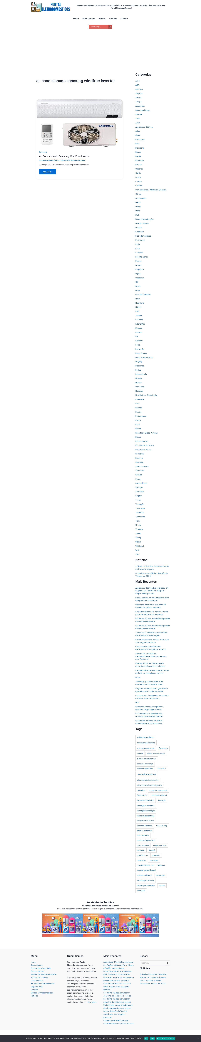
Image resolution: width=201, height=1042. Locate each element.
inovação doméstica (145, 805)
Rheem (138, 437)
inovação (162, 800)
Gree (137, 290)
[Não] (198, 1038)
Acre (137, 81)
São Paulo (139, 470)
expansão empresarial (158, 790)
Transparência (37, 980)
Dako (137, 211)
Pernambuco (140, 416)
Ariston (138, 114)
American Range (142, 110)
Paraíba (138, 408)
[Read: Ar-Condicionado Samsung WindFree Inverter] (79, 123)
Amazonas (140, 106)
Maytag (138, 361)
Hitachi (138, 307)
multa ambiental (143, 845)
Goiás (137, 286)
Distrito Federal (142, 223)
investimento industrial (145, 821)
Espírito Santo (141, 257)
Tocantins (139, 512)
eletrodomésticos (146, 774)
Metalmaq (139, 366)
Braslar (138, 156)
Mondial (138, 378)
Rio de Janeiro (141, 441)
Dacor (138, 202)
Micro (137, 677)
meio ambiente (143, 835)
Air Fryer (139, 89)
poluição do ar (142, 855)
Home (33, 962)
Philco (138, 420)
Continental (140, 198)
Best (137, 143)
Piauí (137, 424)
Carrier (138, 173)
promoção (156, 855)
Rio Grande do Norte (144, 445)
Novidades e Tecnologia (146, 395)
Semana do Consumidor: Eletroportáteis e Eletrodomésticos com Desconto (150, 656)
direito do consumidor (156, 754)
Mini (137, 702)
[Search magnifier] (110, 27)
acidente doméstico (145, 737)
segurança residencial (146, 870)
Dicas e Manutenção (144, 219)
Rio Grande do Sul (143, 449)
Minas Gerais (141, 374)
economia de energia (145, 764)
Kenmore (139, 320)
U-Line (138, 525)
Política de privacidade (41, 968)
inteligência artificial (145, 816)
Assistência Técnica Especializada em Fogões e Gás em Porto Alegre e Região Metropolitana (152, 591)
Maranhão (139, 349)
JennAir (138, 315)
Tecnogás (139, 504)
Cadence (139, 169)
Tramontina (140, 516)
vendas (162, 885)
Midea (138, 370)
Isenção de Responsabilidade (43, 974)
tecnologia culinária (145, 880)
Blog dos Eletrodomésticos (43, 983)
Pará (137, 403)
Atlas (137, 131)
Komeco (138, 328)
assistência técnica (146, 743)
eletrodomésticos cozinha (148, 780)
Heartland (139, 303)
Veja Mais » (48, 172)
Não (152, 1038)
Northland (139, 387)
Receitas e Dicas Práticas (146, 433)
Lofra (137, 345)
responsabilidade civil (145, 865)
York (137, 554)
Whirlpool (139, 546)
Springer (139, 487)
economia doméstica (145, 769)
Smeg (137, 479)
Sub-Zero (139, 491)
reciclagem (154, 860)
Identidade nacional (159, 795)
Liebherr (139, 340)
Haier (137, 299)
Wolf (137, 550)
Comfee (138, 185)
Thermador (140, 508)
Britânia (138, 164)
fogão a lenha (142, 795)
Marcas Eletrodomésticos (42, 993)
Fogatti (138, 265)
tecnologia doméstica (146, 885)
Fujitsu (138, 273)
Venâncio (139, 529)
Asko (137, 123)
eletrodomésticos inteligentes (149, 785)
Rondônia (139, 454)
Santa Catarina (141, 466)
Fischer (138, 261)
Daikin (138, 206)
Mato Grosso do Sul (144, 357)
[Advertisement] (100, 47)
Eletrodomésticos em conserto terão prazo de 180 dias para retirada (117, 986)
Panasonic (139, 399)
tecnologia (160, 875)
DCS (137, 215)
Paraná (138, 412)
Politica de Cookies (39, 977)
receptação (141, 860)
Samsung (43, 152)
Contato (34, 989)
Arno (137, 118)
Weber (138, 542)
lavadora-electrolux (144, 826)
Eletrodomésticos (143, 236)
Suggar (138, 496)
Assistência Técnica (144, 127)
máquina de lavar (159, 845)
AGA (137, 85)
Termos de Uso (37, 971)
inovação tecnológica (146, 811)
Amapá (138, 102)
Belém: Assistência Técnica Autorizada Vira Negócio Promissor (115, 1014)
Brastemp (139, 160)
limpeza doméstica (144, 830)
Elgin (137, 244)
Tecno (138, 500)
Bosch (138, 152)
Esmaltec (139, 252)
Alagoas (138, 93)
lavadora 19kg (161, 826)
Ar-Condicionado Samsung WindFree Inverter (64, 156)
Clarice (138, 181)
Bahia (137, 135)
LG (136, 336)
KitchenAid (140, 324)
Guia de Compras (143, 294)
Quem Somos (36, 965)
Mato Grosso (141, 353)
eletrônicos (141, 790)
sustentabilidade (144, 875)
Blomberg (139, 148)
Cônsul (138, 194)
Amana (138, 97)
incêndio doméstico (145, 800)
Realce (138, 428)
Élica (137, 248)
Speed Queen (141, 483)
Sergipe (138, 475)
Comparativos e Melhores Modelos (150, 190)
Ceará (138, 177)
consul (140, 753)
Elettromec (140, 240)
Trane (137, 521)
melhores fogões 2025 (146, 840)
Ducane (138, 227)
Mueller (138, 382)
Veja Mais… (92, 1002)
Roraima (139, 458)
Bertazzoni (140, 139)
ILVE (137, 311)
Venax (138, 533)
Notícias (139, 391)
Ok (146, 1038)
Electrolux (139, 231)
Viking (138, 537)
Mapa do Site (36, 986)
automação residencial (145, 748)
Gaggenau (139, 278)
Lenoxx (138, 332)
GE (136, 282)
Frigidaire (139, 269)
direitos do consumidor (146, 759)
